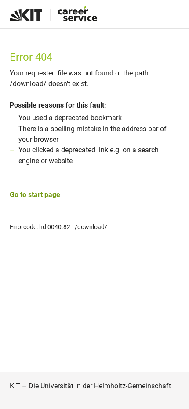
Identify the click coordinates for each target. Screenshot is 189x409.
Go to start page (35, 194)
